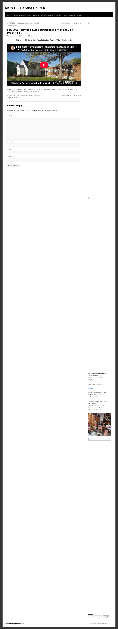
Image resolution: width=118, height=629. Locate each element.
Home (9, 15)
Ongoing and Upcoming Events (43, 15)
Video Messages (28, 89)
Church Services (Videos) (72, 15)
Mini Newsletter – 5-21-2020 (71, 23)
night (75, 89)
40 (42, 89)
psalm (9, 91)
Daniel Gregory (29, 36)
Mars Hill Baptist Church (25, 7)
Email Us (90, 388)
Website (9, 157)
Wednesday (19, 91)
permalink (36, 91)
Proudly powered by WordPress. (99, 623)
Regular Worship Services (22, 15)
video (13, 91)
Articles (58, 15)
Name (9, 142)
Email (9, 149)
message (70, 89)
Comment (10, 115)
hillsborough (47, 89)
